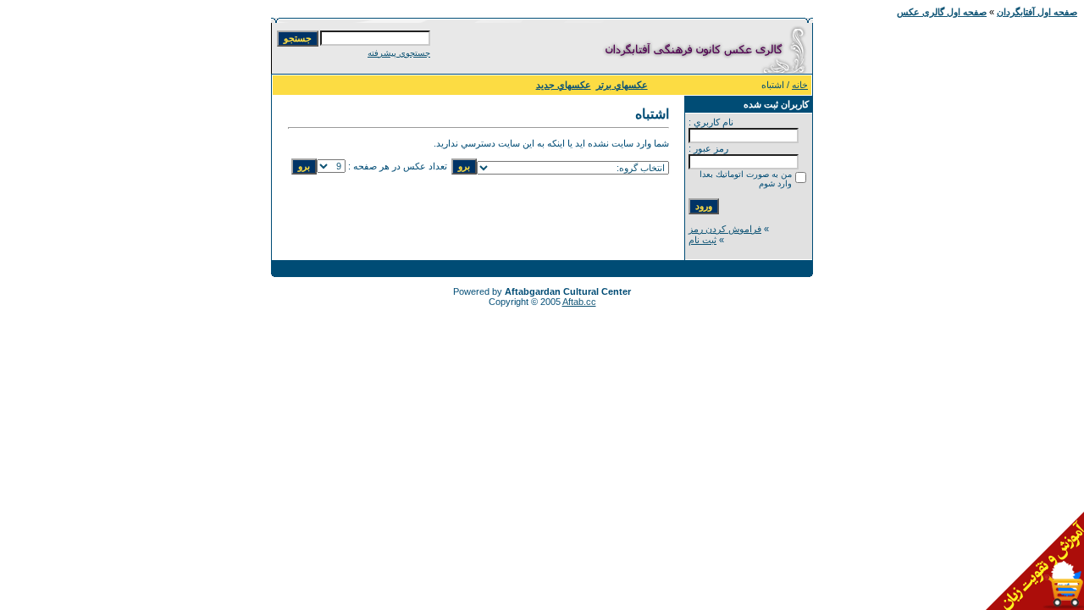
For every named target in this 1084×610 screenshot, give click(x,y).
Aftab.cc (579, 302)
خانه (800, 85)
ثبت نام (702, 240)
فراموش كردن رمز (725, 229)
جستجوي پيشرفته (399, 53)
